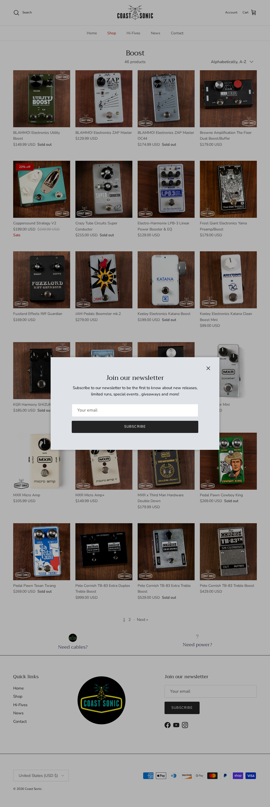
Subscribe (135, 426)
